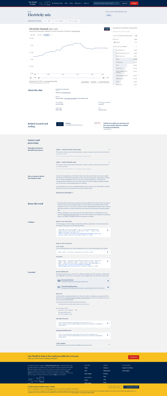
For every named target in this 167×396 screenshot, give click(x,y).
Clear (135, 39)
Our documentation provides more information (77, 298)
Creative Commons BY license (71, 214)
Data (66, 3)
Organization (106, 370)
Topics (86, 368)
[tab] (33, 35)
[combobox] (106, 3)
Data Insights (88, 373)
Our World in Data (33, 3)
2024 (107, 77)
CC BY (47, 82)
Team (104, 376)
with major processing (70, 98)
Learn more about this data (50, 81)
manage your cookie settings (87, 392)
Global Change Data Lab (52, 365)
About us (105, 368)
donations (50, 389)
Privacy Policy (75, 392)
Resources (77, 3)
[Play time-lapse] (30, 77)
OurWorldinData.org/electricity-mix (37, 82)
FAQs (55, 374)
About (85, 3)
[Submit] (117, 3)
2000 (34, 77)
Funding (105, 373)
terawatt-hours (67, 92)
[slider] (38, 78)
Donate (134, 3)
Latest (71, 3)
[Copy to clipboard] (106, 230)
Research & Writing (127, 368)
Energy (109, 15)
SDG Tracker (88, 383)
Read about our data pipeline (64, 192)
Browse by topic (58, 3)
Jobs (104, 379)
